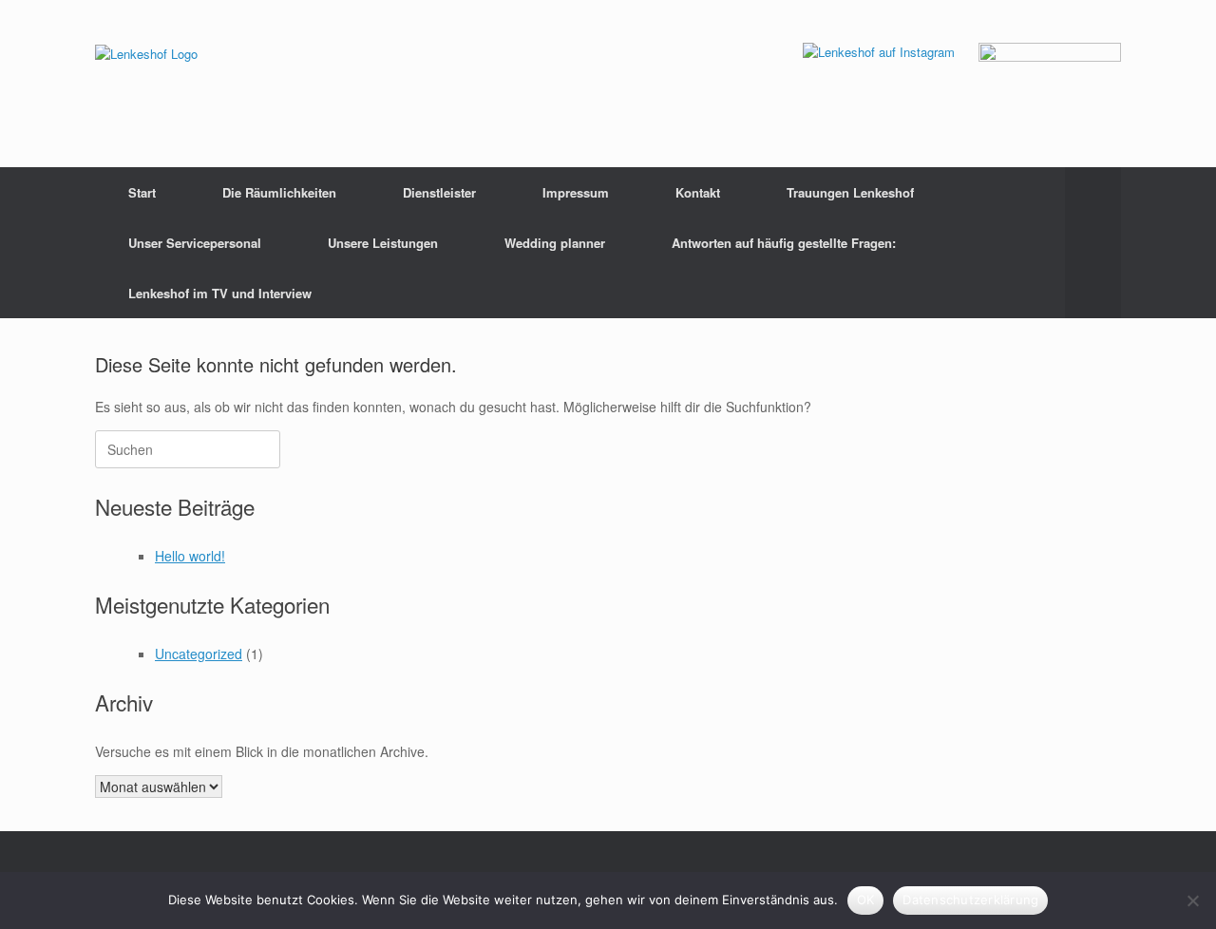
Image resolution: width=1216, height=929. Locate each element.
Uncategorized (198, 653)
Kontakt (697, 192)
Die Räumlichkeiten (279, 192)
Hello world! (190, 555)
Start (142, 192)
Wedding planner (554, 243)
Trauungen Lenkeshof (850, 192)
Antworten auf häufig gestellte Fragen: (784, 243)
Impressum (575, 192)
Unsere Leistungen (383, 243)
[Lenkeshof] (146, 53)
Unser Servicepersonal (194, 243)
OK (866, 899)
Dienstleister (439, 192)
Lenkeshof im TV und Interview (220, 293)
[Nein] (1192, 900)
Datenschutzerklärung (970, 899)
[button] (1093, 242)
